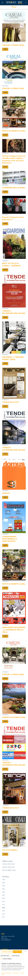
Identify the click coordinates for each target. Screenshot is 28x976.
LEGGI (5, 49)
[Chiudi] (25, 951)
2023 (3, 889)
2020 (3, 898)
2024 (3, 886)
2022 (3, 892)
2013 (3, 917)
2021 (3, 895)
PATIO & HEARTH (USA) (9, 870)
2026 (3, 879)
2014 (3, 914)
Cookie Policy (16, 973)
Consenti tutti (17, 951)
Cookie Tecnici (6, 955)
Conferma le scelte (7, 951)
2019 (3, 901)
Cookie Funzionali (15, 955)
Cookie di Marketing (7, 958)
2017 (3, 904)
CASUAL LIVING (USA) (8, 864)
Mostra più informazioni (6, 973)
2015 (3, 911)
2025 (3, 883)
